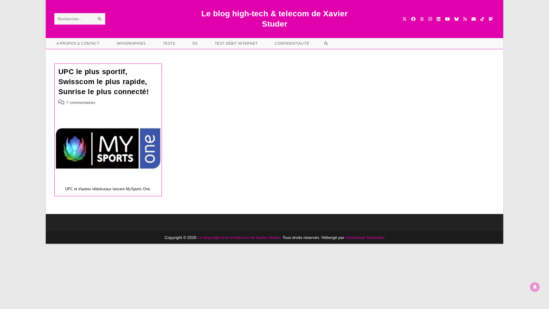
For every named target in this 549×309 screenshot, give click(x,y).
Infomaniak (355, 237)
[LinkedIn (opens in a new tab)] (438, 19)
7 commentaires (80, 102)
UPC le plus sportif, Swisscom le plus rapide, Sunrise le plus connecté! (103, 82)
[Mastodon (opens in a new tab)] (490, 19)
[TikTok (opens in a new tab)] (482, 19)
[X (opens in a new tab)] (404, 19)
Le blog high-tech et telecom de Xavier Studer (239, 237)
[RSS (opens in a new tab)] (465, 19)
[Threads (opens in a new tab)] (422, 19)
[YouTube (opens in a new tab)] (447, 19)
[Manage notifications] (535, 287)
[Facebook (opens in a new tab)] (413, 19)
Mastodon (376, 237)
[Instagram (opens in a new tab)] (430, 19)
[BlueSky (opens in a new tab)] (456, 19)
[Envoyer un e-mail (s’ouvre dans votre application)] (473, 19)
